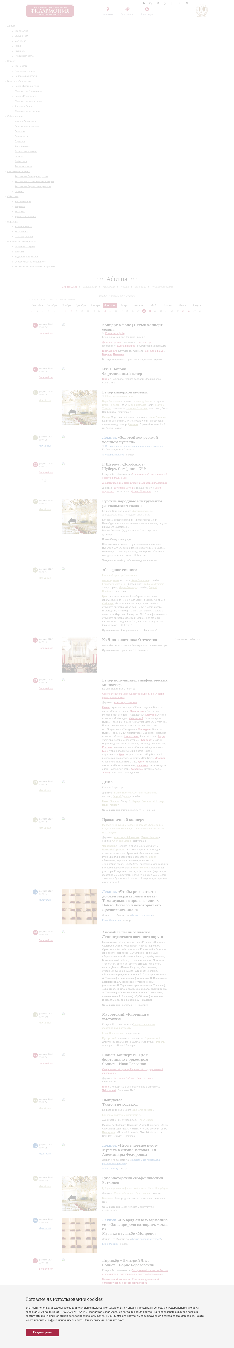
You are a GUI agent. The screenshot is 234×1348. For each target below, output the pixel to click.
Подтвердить (42, 1332)
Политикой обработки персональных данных (82, 1315)
